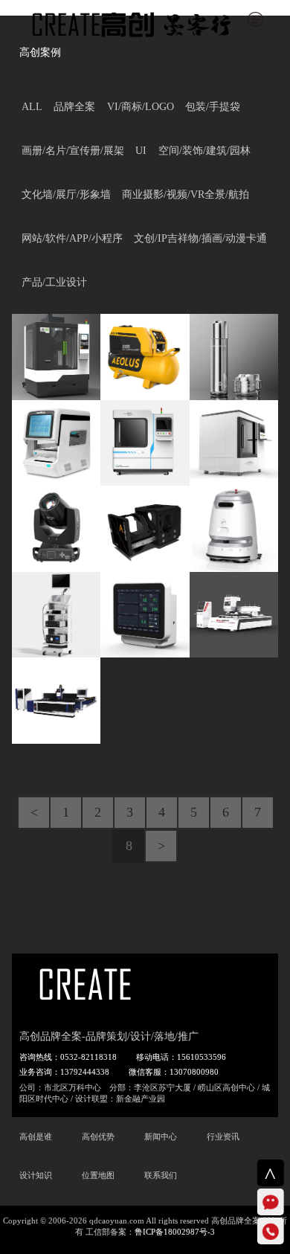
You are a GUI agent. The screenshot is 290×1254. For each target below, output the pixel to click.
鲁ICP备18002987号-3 (175, 1231)
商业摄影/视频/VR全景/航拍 (185, 194)
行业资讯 (223, 1136)
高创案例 (40, 52)
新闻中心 (160, 1136)
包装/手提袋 (212, 106)
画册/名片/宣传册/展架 (73, 150)
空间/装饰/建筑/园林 (204, 150)
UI (140, 150)
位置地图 (98, 1175)
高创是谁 (35, 1136)
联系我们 (160, 1175)
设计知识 (35, 1175)
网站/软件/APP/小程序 (72, 238)
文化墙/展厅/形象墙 (66, 194)
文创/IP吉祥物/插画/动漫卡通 (200, 238)
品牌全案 (74, 106)
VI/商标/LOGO (140, 106)
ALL (32, 106)
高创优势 (98, 1136)
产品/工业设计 (54, 282)
